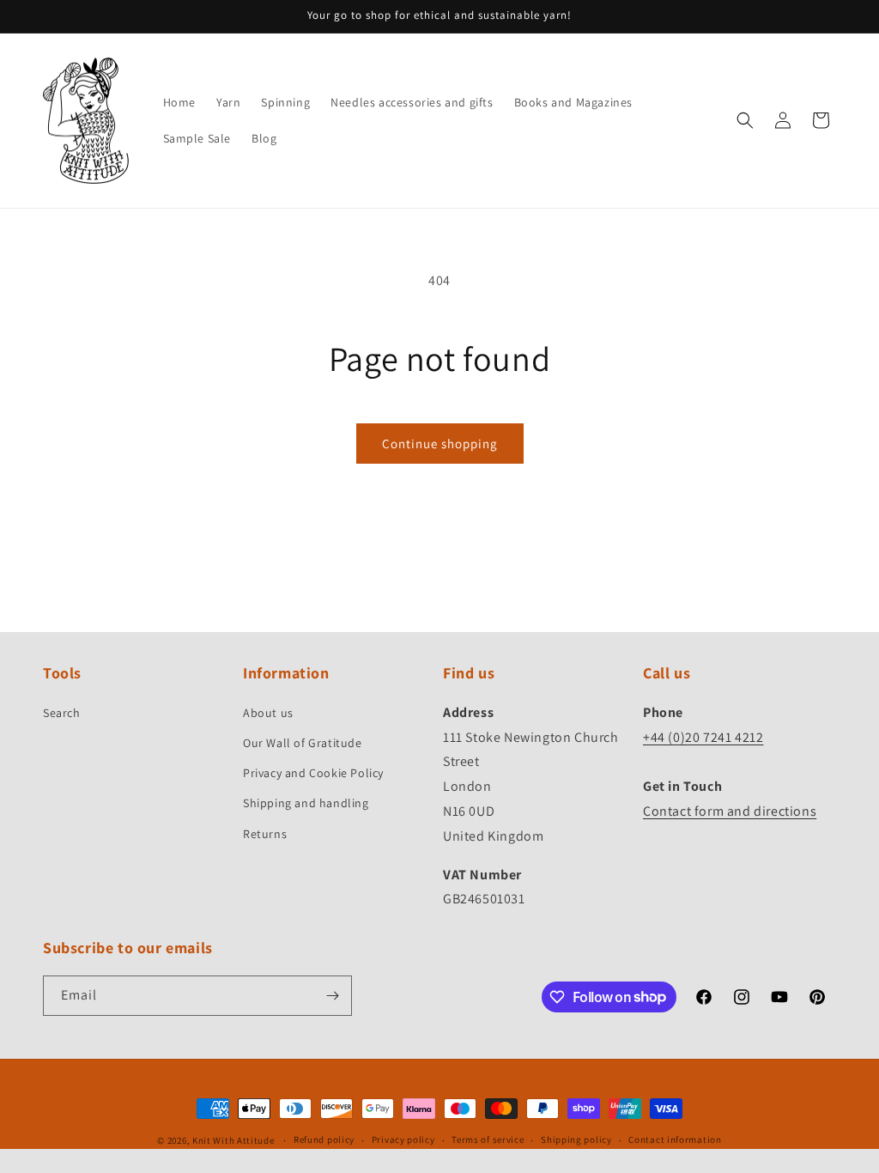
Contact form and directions (729, 811)
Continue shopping (440, 443)
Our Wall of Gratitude (302, 743)
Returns (265, 834)
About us (268, 712)
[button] (745, 120)
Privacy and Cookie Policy (313, 773)
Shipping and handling (306, 803)
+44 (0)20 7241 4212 (703, 737)
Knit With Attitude (233, 1140)
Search (62, 712)
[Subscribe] (332, 995)
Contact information (674, 1139)
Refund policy (324, 1139)
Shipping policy (576, 1139)
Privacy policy (403, 1139)
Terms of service (488, 1139)
